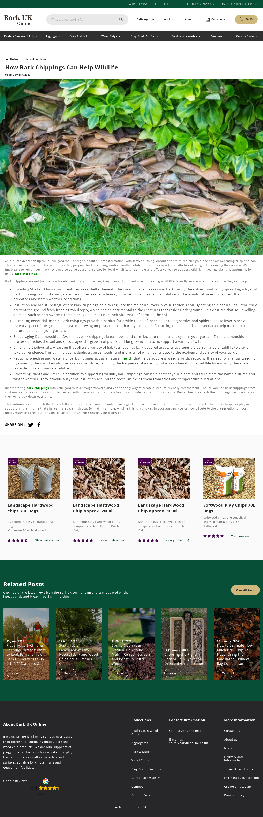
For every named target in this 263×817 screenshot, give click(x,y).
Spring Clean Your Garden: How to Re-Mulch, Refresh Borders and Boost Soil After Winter (131, 654)
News (228, 748)
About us (231, 739)
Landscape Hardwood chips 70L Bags (31, 508)
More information (240, 720)
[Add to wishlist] (52, 463)
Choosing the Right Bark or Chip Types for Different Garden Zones (184, 659)
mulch (127, 358)
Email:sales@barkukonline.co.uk (239, 4)
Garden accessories (184, 36)
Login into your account (241, 778)
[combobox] (87, 19)
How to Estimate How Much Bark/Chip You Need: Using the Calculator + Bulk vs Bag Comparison (235, 654)
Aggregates (53, 36)
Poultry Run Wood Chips (20, 36)
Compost (217, 36)
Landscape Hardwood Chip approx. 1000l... (161, 508)
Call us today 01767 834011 (200, 4)
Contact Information (187, 720)
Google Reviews (138, 4)
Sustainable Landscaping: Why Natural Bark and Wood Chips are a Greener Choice (78, 654)
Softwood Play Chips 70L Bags (229, 508)
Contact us (232, 731)
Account (190, 19)
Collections (141, 720)
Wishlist (169, 19)
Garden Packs (245, 36)
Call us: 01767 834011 (185, 731)
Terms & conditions (238, 769)
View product (44, 540)
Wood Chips (109, 36)
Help (166, 4)
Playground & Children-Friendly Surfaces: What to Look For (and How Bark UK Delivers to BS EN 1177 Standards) (26, 654)
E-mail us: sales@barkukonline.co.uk (188, 741)
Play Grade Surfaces (144, 36)
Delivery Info (145, 19)
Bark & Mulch (79, 36)
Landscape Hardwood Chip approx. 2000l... (96, 508)
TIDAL (144, 807)
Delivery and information (233, 758)
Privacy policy (234, 795)
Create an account (237, 787)
